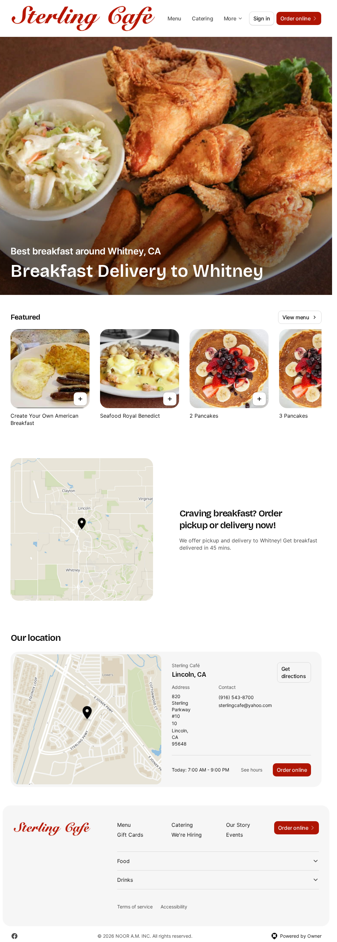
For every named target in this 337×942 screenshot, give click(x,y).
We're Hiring (186, 834)
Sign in (261, 18)
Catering (202, 18)
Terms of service (135, 906)
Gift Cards (130, 834)
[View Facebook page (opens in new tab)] (14, 936)
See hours (251, 769)
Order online (292, 770)
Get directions (293, 672)
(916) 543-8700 (236, 697)
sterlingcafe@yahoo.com (245, 705)
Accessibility (174, 906)
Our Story (238, 825)
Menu (174, 18)
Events (234, 834)
